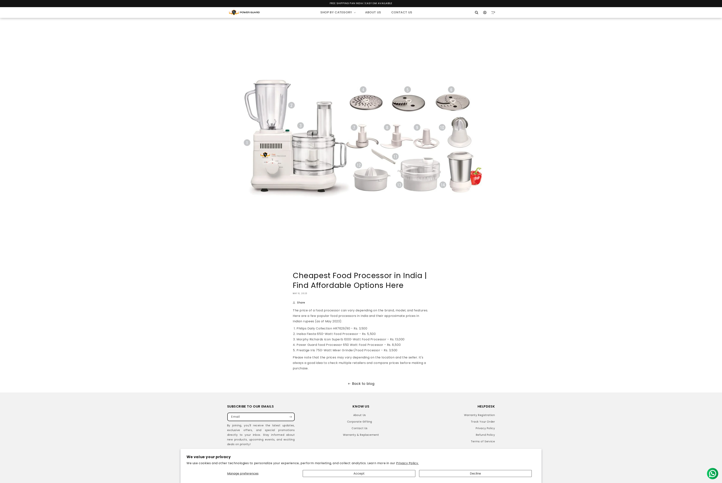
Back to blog (363, 383)
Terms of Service (483, 441)
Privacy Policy (485, 428)
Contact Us (360, 428)
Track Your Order (483, 422)
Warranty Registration (479, 415)
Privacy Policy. (407, 463)
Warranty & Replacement (361, 435)
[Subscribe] (290, 416)
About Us (359, 415)
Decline (475, 473)
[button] (337, 12)
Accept (359, 473)
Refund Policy (485, 435)
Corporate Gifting (359, 422)
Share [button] (301, 302)
